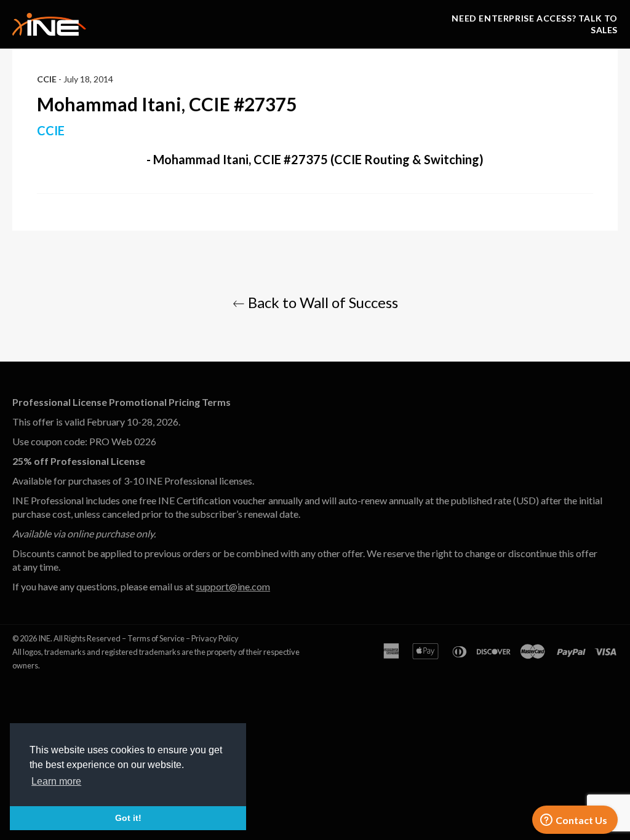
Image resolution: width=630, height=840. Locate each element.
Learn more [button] (56, 781)
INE (44, 638)
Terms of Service (156, 638)
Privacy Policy (215, 638)
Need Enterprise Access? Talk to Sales (535, 24)
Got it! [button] (128, 818)
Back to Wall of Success (321, 302)
